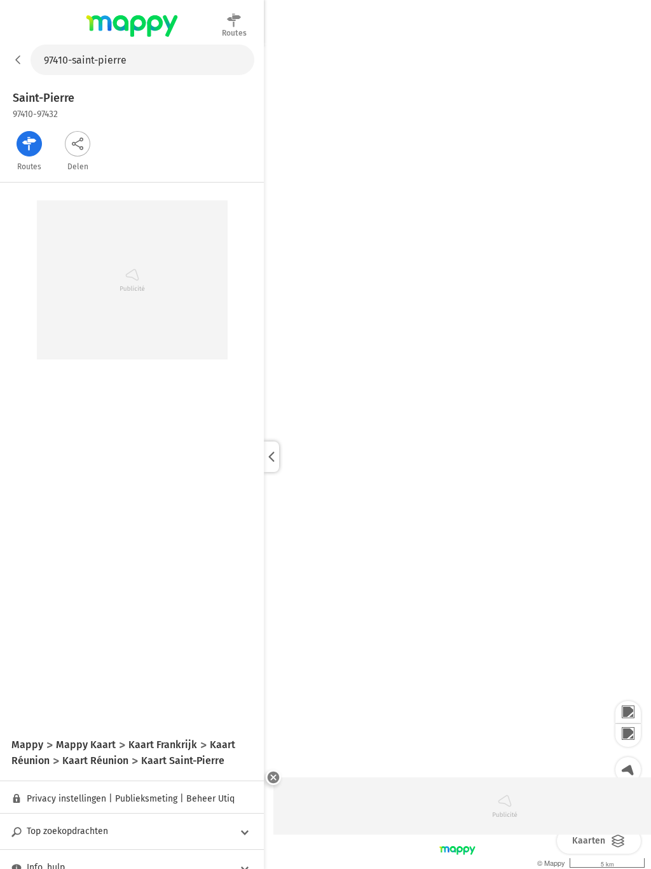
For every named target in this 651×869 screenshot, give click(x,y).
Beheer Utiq (210, 798)
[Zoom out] (628, 735)
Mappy (131, 37)
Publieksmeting (146, 798)
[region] (457, 457)
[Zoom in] (628, 712)
